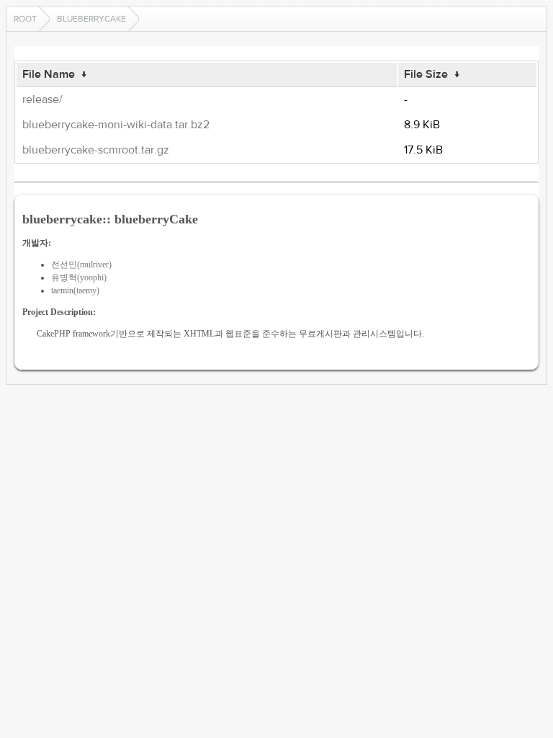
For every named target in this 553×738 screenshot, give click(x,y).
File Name (48, 74)
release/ (42, 99)
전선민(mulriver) (81, 264)
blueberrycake (91, 19)
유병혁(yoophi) (79, 277)
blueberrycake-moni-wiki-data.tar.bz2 (116, 124)
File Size (426, 74)
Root (25, 19)
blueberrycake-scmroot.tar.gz (95, 150)
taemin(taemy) (75, 290)
